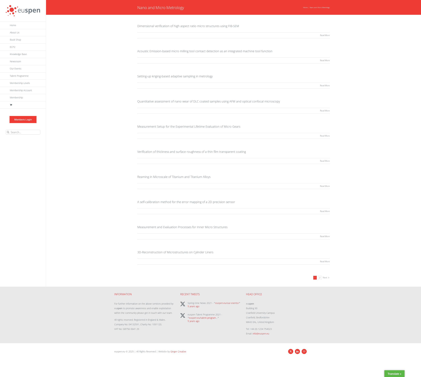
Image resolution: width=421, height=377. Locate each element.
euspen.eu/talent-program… (203, 317)
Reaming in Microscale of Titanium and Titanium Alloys (173, 177)
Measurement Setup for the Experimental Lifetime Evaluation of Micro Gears (188, 126)
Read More (325, 35)
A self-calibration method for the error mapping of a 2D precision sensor (186, 202)
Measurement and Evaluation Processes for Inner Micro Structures (182, 227)
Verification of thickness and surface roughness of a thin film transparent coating (191, 152)
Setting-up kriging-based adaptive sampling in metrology (175, 76)
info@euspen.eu (261, 333)
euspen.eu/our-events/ (227, 303)
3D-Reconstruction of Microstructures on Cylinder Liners (175, 252)
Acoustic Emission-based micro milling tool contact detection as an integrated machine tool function (204, 51)
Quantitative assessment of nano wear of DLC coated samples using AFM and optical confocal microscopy (208, 101)
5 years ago (193, 306)
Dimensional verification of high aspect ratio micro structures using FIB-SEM (188, 26)
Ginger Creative (178, 351)
